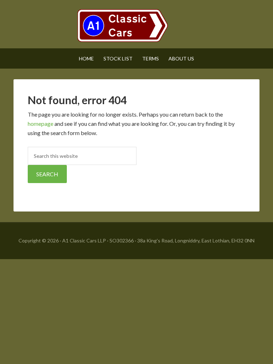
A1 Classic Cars (136, 25)
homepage (40, 123)
